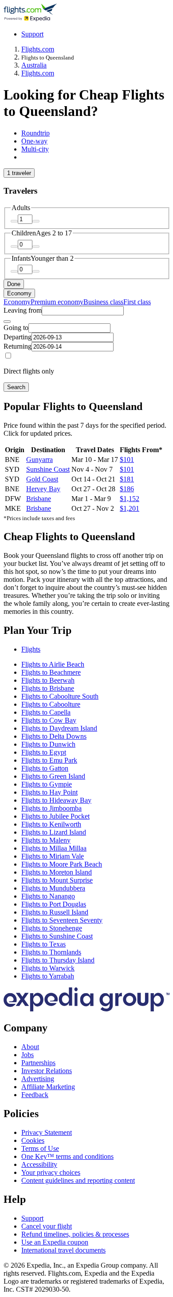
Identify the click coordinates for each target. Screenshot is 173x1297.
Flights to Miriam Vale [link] (52, 856)
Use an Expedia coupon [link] (54, 1242)
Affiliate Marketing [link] (48, 1086)
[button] (86, 631)
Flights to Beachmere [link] (51, 672)
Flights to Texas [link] (43, 944)
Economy (19, 293)
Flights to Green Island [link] (53, 776)
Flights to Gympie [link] (46, 784)
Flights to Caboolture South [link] (59, 696)
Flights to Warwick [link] (48, 968)
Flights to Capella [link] (46, 712)
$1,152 (129, 498)
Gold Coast (42, 479)
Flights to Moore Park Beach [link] (61, 864)
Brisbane (38, 498)
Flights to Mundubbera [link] (53, 888)
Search (16, 387)
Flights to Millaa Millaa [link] (53, 848)
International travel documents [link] (63, 1250)
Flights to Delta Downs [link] (53, 736)
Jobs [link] (27, 1054)
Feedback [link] (34, 1094)
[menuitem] (17, 302)
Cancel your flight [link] (46, 1226)
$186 (127, 489)
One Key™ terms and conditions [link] (67, 1156)
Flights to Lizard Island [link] (53, 832)
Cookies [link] (32, 1140)
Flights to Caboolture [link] (50, 704)
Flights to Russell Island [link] (54, 912)
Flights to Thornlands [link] (51, 952)
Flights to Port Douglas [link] (53, 904)
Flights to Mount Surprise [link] (57, 880)
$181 (127, 479)
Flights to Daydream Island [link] (59, 728)
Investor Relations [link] (46, 1070)
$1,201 (129, 508)
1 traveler (19, 173)
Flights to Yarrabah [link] (47, 976)
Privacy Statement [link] (46, 1132)
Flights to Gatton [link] (44, 768)
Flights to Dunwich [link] (48, 744)
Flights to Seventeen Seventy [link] (61, 920)
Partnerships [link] (38, 1062)
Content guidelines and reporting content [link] (78, 1180)
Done (13, 284)
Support (32, 34)
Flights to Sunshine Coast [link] (57, 936)
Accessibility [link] (39, 1164)
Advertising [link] (37, 1078)
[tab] (35, 133)
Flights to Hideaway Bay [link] (56, 800)
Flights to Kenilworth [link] (51, 824)
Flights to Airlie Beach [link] (52, 664)
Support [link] (32, 1218)
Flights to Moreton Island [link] (56, 872)
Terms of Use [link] (40, 1148)
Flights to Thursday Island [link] (57, 960)
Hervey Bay (43, 489)
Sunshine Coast (48, 469)
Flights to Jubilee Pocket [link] (55, 816)
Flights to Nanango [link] (48, 896)
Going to (16, 327)
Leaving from (23, 310)
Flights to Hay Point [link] (49, 792)
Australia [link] (34, 65)
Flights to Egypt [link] (43, 752)
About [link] (30, 1046)
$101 (127, 459)
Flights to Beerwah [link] (48, 680)
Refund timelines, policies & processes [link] (75, 1234)
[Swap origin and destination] (7, 321)
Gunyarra (39, 459)
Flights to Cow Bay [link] (48, 720)
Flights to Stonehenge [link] (51, 928)
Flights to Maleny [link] (46, 840)
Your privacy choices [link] (50, 1172)
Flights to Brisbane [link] (47, 688)
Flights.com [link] (37, 49)
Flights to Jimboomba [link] (51, 808)
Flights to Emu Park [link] (49, 760)
